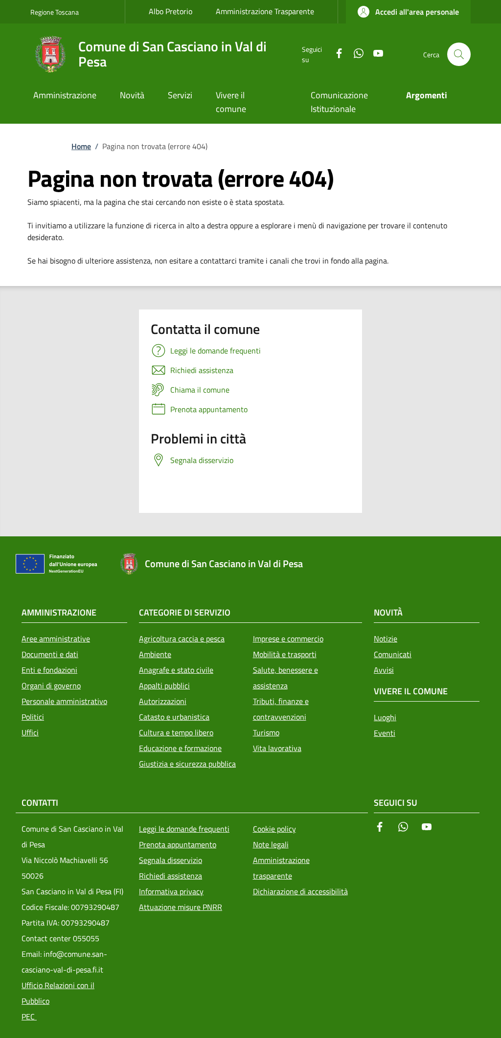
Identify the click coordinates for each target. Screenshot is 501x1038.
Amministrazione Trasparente (265, 11)
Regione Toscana (54, 12)
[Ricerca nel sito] (459, 54)
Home (81, 146)
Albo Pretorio (170, 11)
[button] (408, 11)
